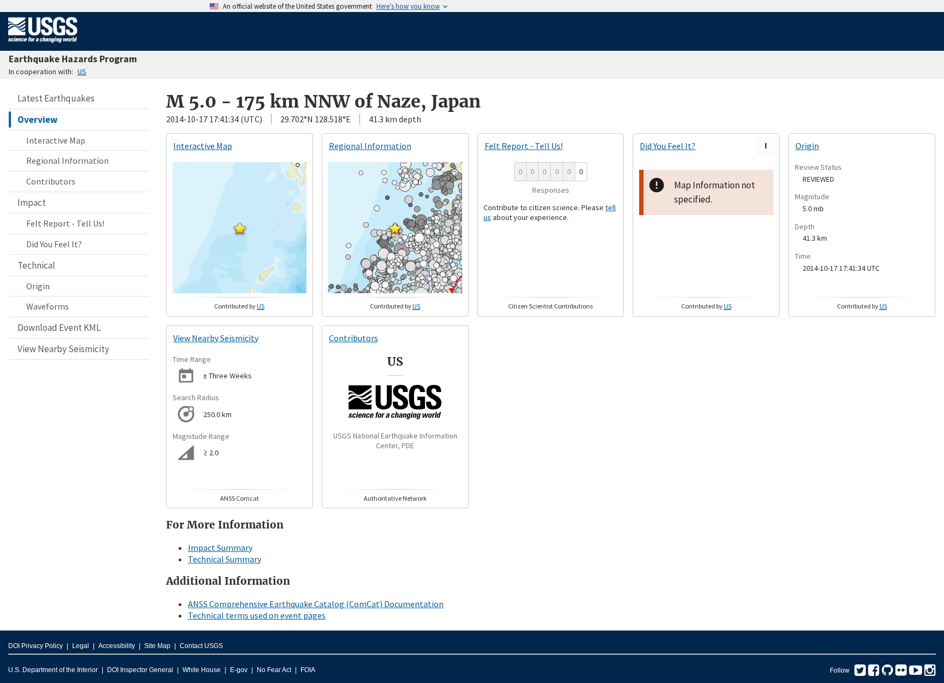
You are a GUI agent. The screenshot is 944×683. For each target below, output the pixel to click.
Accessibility (116, 646)
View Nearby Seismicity (63, 349)
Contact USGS (201, 646)
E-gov (238, 670)
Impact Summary (220, 547)
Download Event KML (59, 328)
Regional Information (67, 160)
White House (201, 670)
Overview (37, 120)
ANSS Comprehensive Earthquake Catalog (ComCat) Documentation (316, 603)
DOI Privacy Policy (35, 646)
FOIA (307, 670)
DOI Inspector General (140, 670)
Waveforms (47, 306)
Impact (31, 203)
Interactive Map (55, 140)
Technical (36, 265)
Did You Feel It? (54, 244)
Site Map (157, 646)
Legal (80, 646)
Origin (38, 286)
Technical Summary (224, 559)
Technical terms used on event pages (257, 615)
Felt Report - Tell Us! (65, 223)
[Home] (43, 44)
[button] (239, 228)
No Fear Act (274, 670)
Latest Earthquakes (56, 98)
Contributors (50, 181)
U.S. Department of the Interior (53, 670)
